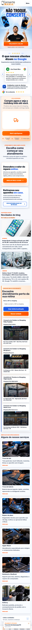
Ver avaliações (13, 92)
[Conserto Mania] (12, 3)
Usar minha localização (16, 309)
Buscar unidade (16, 314)
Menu (27, 3)
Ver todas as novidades (8, 217)
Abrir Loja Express (16, 133)
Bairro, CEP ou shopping (10, 300)
